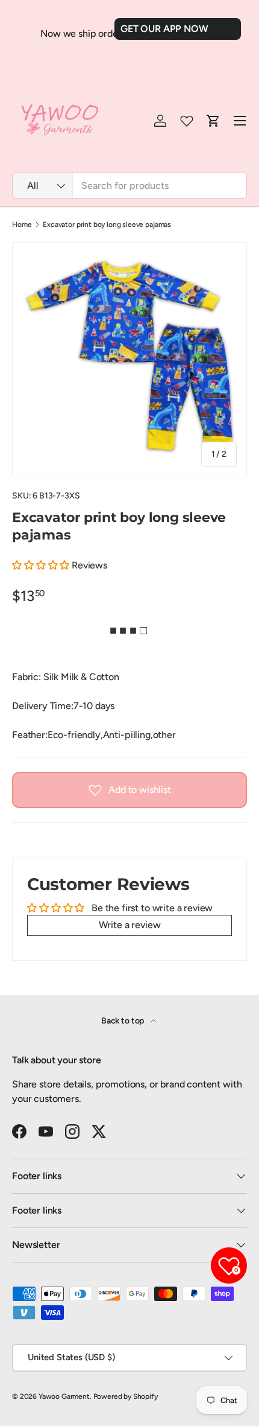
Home (21, 224)
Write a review (130, 925)
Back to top (123, 1021)
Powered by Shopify (125, 1396)
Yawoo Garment (64, 1396)
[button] (40, 565)
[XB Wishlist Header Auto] (186, 120)
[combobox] (129, 185)
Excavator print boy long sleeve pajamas (107, 224)
